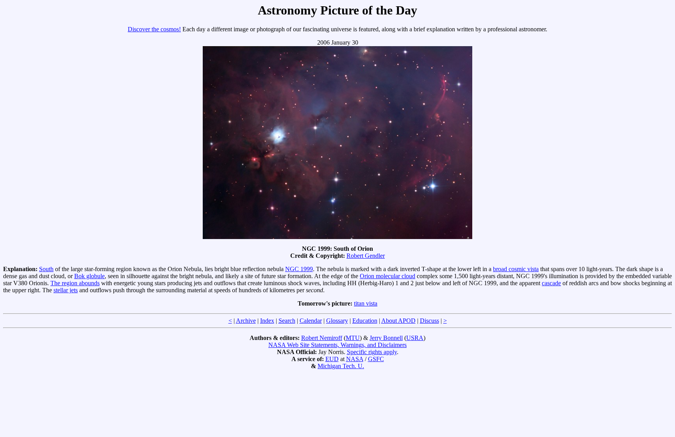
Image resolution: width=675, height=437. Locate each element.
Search (287, 320)
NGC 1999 (299, 269)
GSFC (376, 359)
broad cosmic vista (516, 269)
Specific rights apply (372, 352)
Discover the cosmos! (154, 29)
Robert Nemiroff (321, 337)
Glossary (337, 320)
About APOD (398, 320)
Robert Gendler (365, 255)
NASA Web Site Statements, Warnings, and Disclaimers (337, 345)
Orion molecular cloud (387, 276)
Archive (246, 320)
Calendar (311, 320)
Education (364, 320)
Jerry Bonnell (386, 337)
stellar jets (66, 290)
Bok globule (89, 276)
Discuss (429, 320)
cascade (551, 283)
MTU (353, 337)
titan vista (365, 303)
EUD (332, 359)
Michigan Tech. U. (341, 366)
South (46, 269)
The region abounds (75, 283)
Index (267, 320)
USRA (414, 337)
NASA (354, 359)
